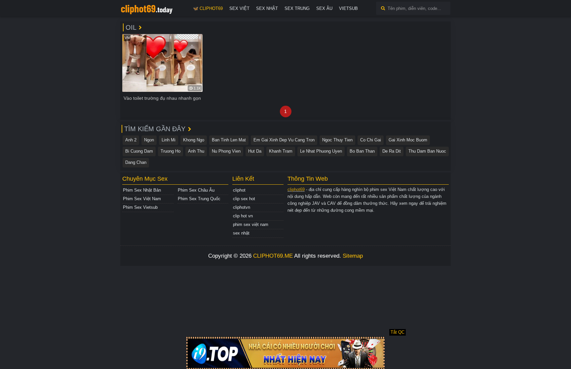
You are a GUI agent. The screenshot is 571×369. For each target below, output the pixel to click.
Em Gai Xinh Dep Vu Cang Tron (284, 139)
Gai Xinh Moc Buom (408, 139)
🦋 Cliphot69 (208, 8)
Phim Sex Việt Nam (142, 198)
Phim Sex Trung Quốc (199, 198)
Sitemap (353, 256)
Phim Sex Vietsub (140, 207)
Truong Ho (170, 151)
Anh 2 (130, 139)
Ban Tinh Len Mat (229, 139)
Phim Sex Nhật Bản (142, 190)
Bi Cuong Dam (139, 151)
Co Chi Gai (370, 139)
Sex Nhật (267, 8)
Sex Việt (239, 8)
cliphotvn (241, 207)
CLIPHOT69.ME (273, 256)
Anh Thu (196, 151)
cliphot (239, 190)
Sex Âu (324, 8)
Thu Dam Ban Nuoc (427, 151)
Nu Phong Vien (226, 151)
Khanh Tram (280, 151)
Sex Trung (297, 8)
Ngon (149, 139)
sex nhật (241, 233)
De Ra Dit (391, 151)
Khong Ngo (193, 139)
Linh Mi (168, 139)
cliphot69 (296, 189)
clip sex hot (244, 198)
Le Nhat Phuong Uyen (321, 151)
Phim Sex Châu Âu (196, 190)
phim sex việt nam (250, 224)
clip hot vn (243, 215)
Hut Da (254, 151)
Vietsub (348, 8)
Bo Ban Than (362, 151)
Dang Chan (135, 162)
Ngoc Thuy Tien (337, 139)
